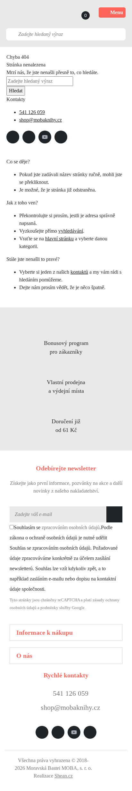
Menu (116, 12)
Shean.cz (63, 775)
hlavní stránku (59, 238)
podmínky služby (55, 608)
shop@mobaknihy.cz (40, 120)
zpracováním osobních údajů (71, 527)
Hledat (15, 90)
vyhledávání (70, 231)
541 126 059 (32, 112)
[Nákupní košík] (79, 12)
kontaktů (79, 272)
